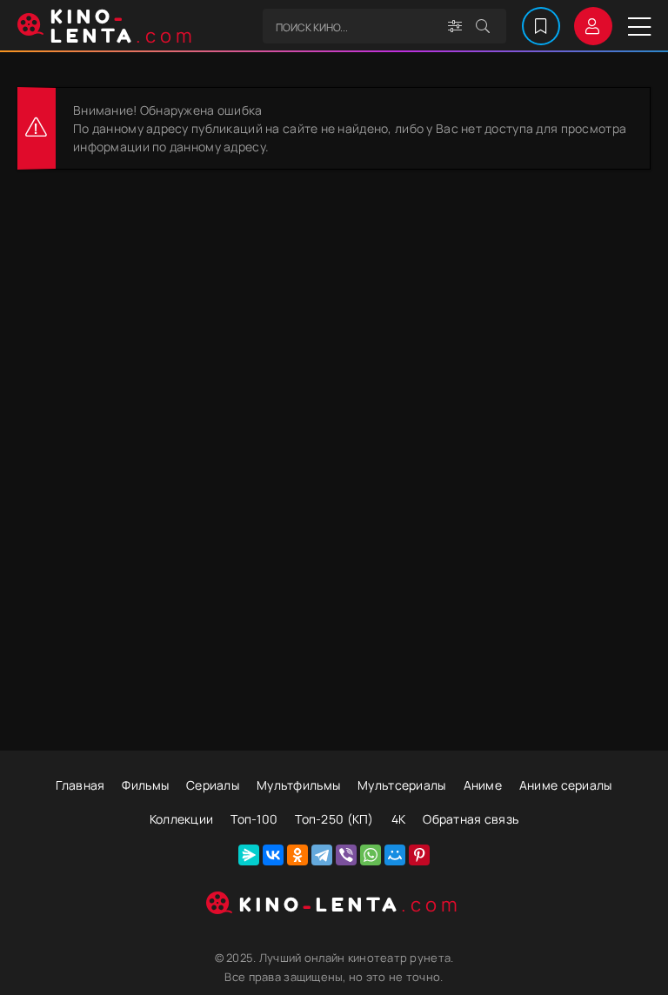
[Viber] (346, 855)
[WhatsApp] (370, 855)
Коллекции (182, 819)
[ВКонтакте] (273, 855)
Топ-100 (253, 819)
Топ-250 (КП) (334, 819)
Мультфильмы (298, 785)
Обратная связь (470, 819)
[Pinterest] (419, 855)
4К (398, 819)
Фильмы (145, 785)
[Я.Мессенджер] (248, 855)
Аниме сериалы (565, 785)
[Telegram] (321, 855)
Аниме (483, 785)
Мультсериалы (401, 785)
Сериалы (212, 785)
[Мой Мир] (394, 855)
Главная (80, 785)
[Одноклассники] (297, 855)
